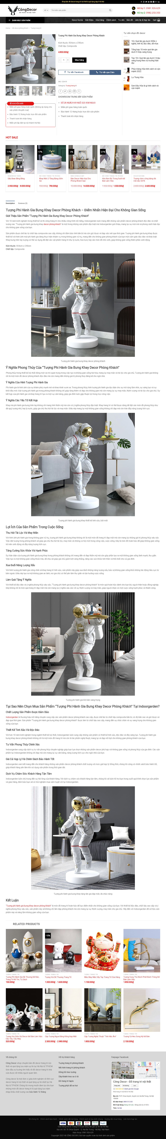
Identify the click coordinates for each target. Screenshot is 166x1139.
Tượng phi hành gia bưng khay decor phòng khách (28, 906)
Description (10, 203)
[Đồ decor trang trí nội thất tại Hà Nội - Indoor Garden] (22, 10)
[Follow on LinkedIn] (153, 2)
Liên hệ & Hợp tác (143, 20)
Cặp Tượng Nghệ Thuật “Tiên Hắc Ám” (100, 1036)
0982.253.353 (153, 12)
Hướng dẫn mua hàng (113, 1119)
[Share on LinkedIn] (74, 91)
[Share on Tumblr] (79, 91)
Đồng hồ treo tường (67, 1072)
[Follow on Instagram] (143, 2)
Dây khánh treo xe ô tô (69, 1076)
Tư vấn (121, 20)
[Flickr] (156, 2)
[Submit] (110, 10)
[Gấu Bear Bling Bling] (20, 159)
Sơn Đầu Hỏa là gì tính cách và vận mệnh (144, 86)
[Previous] (10, 59)
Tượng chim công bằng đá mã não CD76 (145, 179)
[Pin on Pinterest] (70, 91)
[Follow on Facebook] (141, 2)
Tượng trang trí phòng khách (71, 1063)
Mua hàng (79, 60)
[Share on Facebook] (60, 91)
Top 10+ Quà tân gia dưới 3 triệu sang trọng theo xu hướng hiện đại (145, 60)
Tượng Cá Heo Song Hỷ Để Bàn (136, 1036)
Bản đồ (130, 20)
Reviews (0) (22, 203)
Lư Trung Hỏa (137, 77)
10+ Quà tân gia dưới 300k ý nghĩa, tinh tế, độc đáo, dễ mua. (144, 42)
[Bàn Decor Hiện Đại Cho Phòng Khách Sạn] (82, 159)
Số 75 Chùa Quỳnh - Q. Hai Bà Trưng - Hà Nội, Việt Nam (86, 1130)
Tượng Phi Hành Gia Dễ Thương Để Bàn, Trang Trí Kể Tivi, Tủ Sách (22, 978)
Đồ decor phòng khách (20, 28)
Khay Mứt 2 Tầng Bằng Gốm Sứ (51, 179)
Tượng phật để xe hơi (68, 1085)
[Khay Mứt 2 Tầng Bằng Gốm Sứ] (51, 159)
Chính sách (111, 20)
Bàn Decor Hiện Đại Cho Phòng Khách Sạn (81, 179)
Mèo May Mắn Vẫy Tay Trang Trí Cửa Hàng (102, 977)
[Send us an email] (148, 2)
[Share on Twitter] (65, 91)
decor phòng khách (52, 224)
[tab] (10, 203)
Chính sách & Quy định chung (91, 1119)
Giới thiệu (89, 20)
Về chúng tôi (34, 1119)
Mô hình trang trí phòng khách (72, 1067)
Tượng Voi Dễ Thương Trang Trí (58, 977)
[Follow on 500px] (159, 2)
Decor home (77, 20)
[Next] (51, 59)
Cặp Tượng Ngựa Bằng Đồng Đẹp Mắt (61, 1036)
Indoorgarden (12, 717)
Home (8, 28)
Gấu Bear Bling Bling (16, 178)
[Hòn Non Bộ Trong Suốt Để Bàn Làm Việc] (114, 159)
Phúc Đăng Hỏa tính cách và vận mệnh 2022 (145, 70)
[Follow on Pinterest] (151, 2)
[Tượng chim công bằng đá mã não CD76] (145, 159)
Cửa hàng (100, 20)
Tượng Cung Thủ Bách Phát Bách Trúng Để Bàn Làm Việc (141, 978)
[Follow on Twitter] (146, 2)
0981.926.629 (153, 8)
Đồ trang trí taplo (66, 1081)
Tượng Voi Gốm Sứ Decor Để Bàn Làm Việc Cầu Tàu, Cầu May (24, 1037)
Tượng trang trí (36, 28)
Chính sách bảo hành (48, 1119)
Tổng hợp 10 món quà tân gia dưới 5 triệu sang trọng (144, 50)
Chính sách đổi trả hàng (68, 1119)
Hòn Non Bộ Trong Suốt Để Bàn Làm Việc (113, 179)
